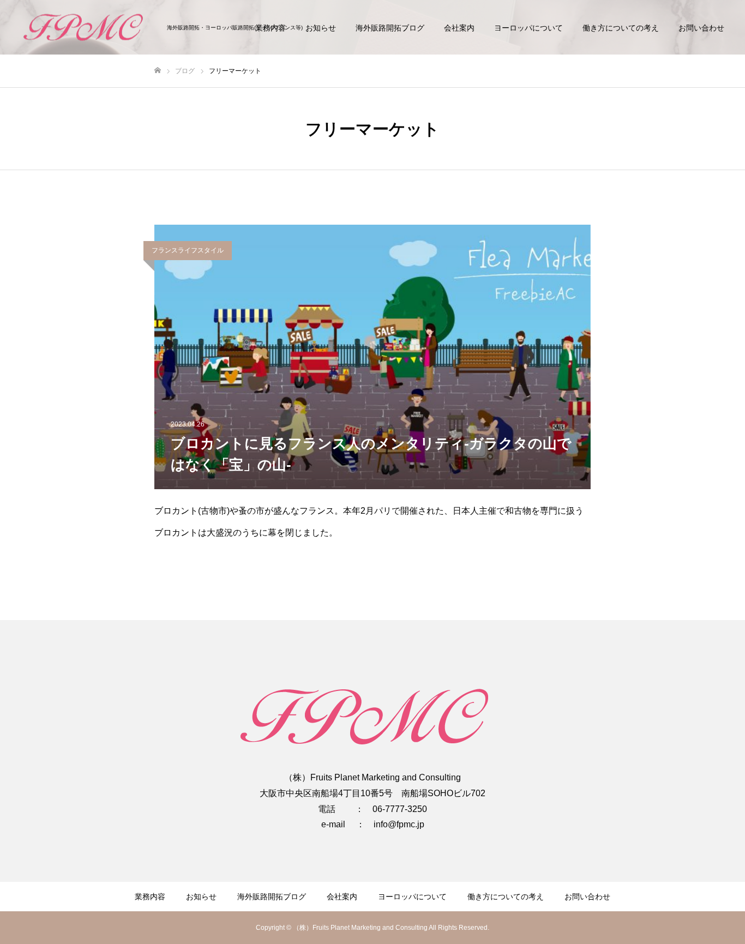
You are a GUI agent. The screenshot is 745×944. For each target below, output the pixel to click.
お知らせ (320, 27)
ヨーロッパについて (528, 27)
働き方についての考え (620, 27)
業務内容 (150, 896)
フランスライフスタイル (188, 250)
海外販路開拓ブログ (390, 27)
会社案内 (459, 27)
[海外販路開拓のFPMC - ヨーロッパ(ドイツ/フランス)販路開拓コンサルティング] (87, 27)
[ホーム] (157, 70)
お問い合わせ (701, 27)
